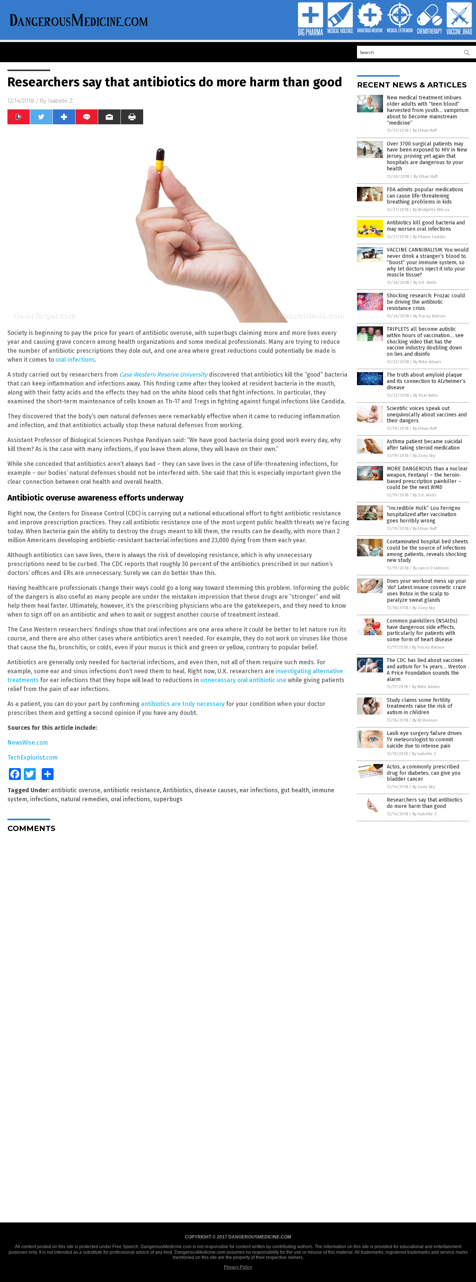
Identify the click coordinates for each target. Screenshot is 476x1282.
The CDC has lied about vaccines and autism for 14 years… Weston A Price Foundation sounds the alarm (426, 669)
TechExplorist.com (32, 757)
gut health (295, 790)
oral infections (75, 359)
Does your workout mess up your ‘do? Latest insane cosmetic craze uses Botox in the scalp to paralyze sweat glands (426, 590)
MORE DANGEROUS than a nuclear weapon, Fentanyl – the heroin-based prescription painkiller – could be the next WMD (427, 478)
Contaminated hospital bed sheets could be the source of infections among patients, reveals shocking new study (427, 550)
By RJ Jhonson (424, 720)
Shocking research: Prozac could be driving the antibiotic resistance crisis (426, 301)
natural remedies (84, 799)
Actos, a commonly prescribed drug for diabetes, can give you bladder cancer (423, 773)
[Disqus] (178, 931)
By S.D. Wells (425, 282)
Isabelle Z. (61, 100)
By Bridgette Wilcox (431, 209)
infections (44, 799)
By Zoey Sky (424, 455)
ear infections (258, 790)
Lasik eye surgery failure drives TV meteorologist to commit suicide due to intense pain (424, 739)
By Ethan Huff (425, 130)
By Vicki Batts (425, 395)
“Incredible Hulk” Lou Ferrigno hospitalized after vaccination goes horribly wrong (423, 514)
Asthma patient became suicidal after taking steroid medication (424, 444)
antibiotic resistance (131, 790)
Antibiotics (177, 790)
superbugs (168, 799)
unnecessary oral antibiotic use (243, 680)
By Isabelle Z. (424, 753)
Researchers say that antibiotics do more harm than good (425, 803)
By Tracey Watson (429, 316)
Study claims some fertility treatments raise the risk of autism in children (419, 706)
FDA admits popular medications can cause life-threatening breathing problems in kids (425, 195)
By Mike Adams (427, 361)
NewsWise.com (27, 742)
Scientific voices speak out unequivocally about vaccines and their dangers (427, 414)
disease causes (216, 790)
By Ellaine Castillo (429, 236)
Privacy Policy (238, 1267)
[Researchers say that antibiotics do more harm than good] (78, 27)
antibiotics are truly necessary (183, 703)
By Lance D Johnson (431, 568)
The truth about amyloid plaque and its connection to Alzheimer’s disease (426, 381)
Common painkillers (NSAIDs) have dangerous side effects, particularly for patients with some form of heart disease (422, 630)
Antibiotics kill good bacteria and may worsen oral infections (426, 226)
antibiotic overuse (75, 790)
